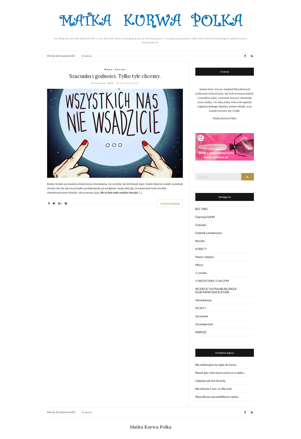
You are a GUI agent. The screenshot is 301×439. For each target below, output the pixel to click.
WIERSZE (200, 332)
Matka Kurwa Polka (150, 427)
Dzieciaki (200, 225)
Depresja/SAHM (205, 217)
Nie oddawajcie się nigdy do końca (215, 364)
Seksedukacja (203, 300)
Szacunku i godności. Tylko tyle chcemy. (115, 76)
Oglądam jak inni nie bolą (210, 380)
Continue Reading (169, 203)
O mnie (87, 56)
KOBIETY (201, 249)
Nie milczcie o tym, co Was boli (213, 388)
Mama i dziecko (115, 69)
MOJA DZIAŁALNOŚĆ (61, 56)
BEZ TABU (201, 209)
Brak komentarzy (128, 83)
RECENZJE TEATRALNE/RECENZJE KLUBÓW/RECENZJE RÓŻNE (216, 290)
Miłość (199, 265)
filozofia (200, 241)
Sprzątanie (201, 316)
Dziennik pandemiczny (208, 233)
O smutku (201, 273)
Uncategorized (204, 324)
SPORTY (200, 308)
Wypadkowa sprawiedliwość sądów (216, 396)
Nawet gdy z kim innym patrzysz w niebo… (220, 372)
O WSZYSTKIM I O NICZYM (212, 281)
